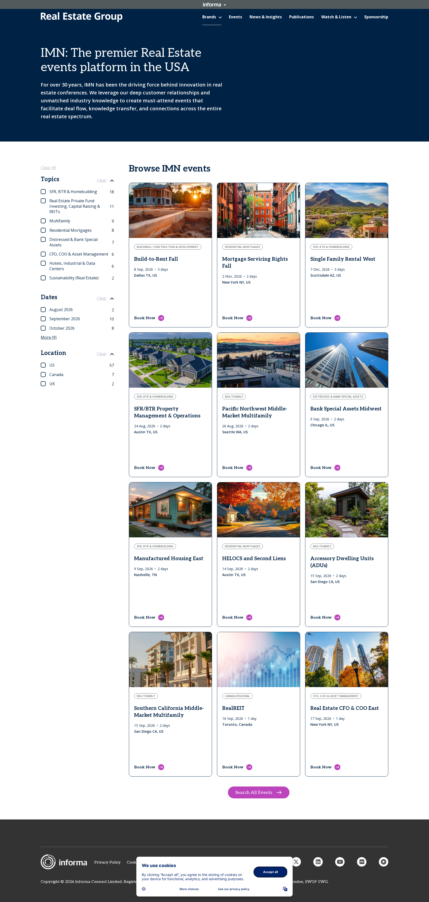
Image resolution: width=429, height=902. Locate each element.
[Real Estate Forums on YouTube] (340, 862)
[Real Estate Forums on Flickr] (361, 862)
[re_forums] (296, 862)
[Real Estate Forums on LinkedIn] (318, 862)
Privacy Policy (107, 862)
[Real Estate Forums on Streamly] (383, 862)
